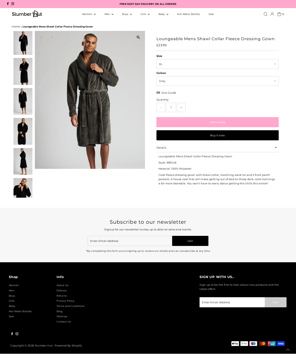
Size (159, 56)
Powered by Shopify (68, 345)
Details (161, 147)
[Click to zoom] (138, 37)
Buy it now (217, 135)
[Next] (51, 37)
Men (108, 14)
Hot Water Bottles (188, 14)
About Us (63, 285)
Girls (144, 14)
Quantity (162, 99)
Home (16, 26)
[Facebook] (8, 4)
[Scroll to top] (288, 350)
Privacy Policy (66, 300)
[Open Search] (265, 14)
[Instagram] (12, 4)
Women (87, 14)
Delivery (62, 290)
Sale (211, 14)
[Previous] (41, 37)
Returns (62, 295)
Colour (161, 73)
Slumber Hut (44, 345)
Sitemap (62, 316)
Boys (125, 14)
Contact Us (64, 321)
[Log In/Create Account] (272, 14)
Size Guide (168, 92)
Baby (162, 14)
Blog (59, 311)
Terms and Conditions (70, 306)
